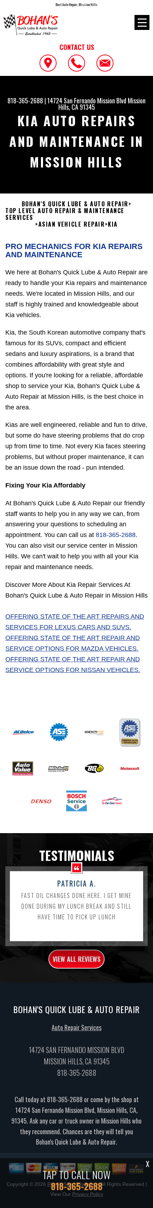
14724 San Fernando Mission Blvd (86, 100)
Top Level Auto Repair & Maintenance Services (65, 214)
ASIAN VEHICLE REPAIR (71, 224)
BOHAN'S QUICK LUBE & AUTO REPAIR (75, 204)
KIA (113, 224)
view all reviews (76, 959)
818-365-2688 (25, 100)
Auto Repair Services (76, 1027)
